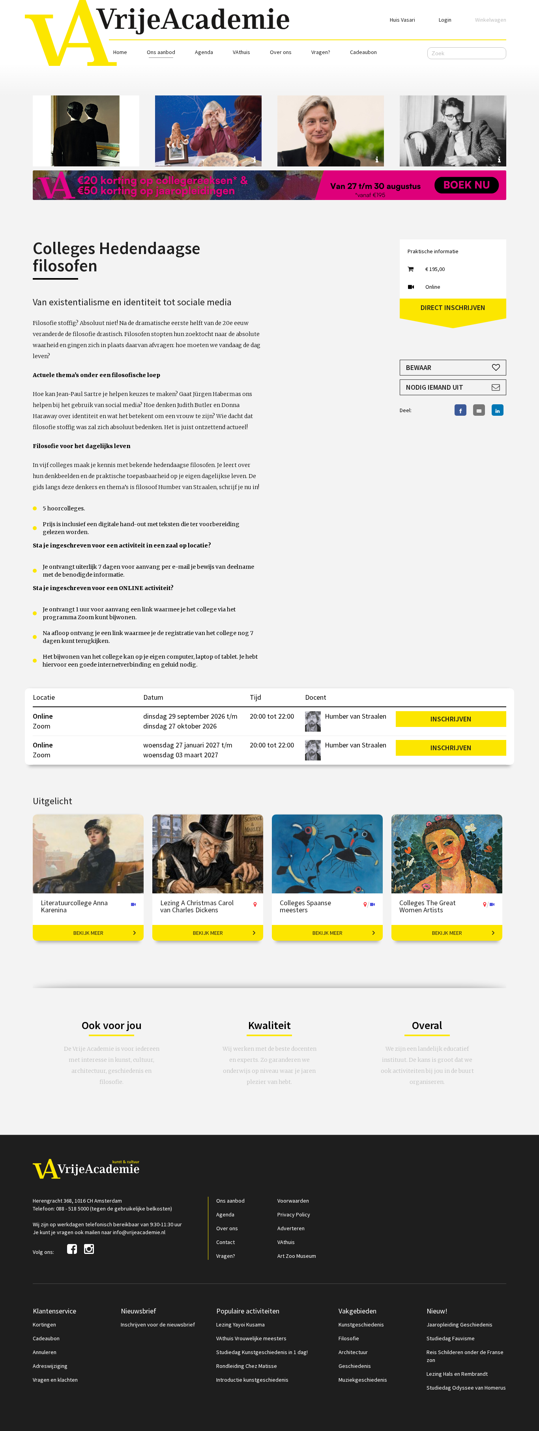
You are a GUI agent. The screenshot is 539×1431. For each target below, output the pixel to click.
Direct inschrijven (453, 307)
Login (445, 19)
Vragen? (320, 52)
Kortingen (44, 1324)
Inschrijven (451, 718)
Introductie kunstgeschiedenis (252, 1379)
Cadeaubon (363, 52)
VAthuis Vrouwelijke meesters (251, 1338)
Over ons (281, 52)
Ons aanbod (161, 52)
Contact (225, 1242)
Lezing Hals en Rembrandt (457, 1373)
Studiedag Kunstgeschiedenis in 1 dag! (262, 1352)
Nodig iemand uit (434, 387)
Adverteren (291, 1228)
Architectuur (353, 1352)
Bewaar (418, 367)
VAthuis (241, 52)
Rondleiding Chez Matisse (246, 1365)
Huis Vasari (402, 19)
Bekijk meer (88, 932)
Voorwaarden (293, 1200)
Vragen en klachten (55, 1379)
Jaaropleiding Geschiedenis (459, 1324)
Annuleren (44, 1352)
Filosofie (349, 1338)
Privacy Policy (293, 1214)
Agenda (204, 52)
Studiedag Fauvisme (451, 1338)
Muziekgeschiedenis (363, 1379)
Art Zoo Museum (296, 1255)
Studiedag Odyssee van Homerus (466, 1387)
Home (120, 52)
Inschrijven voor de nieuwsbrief (158, 1324)
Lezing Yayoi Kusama (240, 1324)
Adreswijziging (50, 1365)
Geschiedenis (355, 1365)
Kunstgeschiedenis (361, 1324)
